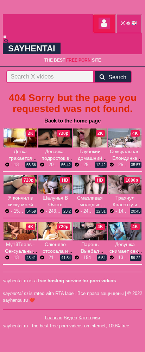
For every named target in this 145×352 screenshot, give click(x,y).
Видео (70, 317)
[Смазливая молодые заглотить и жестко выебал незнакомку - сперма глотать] (90, 184)
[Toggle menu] (5, 36)
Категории (89, 317)
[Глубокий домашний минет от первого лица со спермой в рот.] (90, 137)
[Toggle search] (9, 41)
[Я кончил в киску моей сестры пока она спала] (20, 184)
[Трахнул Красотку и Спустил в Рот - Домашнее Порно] (124, 184)
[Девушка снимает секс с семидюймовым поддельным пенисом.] (124, 231)
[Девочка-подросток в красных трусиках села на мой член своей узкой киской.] (55, 137)
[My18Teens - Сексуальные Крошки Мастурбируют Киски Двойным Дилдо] (20, 231)
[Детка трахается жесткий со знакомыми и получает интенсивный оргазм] (20, 137)
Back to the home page (72, 121)
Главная (53, 317)
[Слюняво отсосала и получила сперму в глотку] (55, 231)
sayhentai (31, 48)
